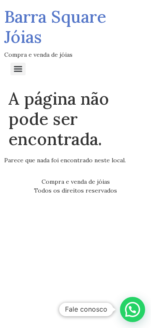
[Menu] (18, 69)
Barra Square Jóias (55, 27)
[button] (132, 309)
